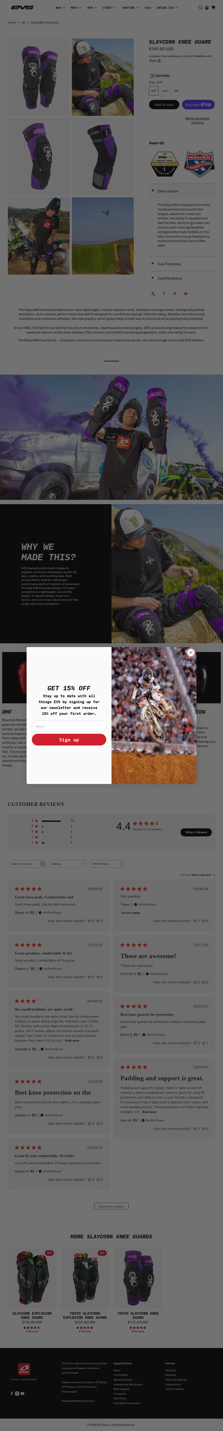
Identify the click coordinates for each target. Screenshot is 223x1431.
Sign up (69, 739)
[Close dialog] (191, 652)
